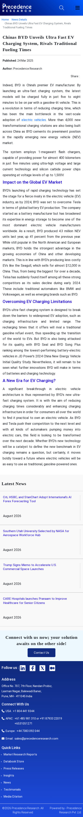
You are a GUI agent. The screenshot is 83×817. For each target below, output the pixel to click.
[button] (78, 8)
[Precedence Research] (17, 8)
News (7, 782)
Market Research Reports (20, 754)
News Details (19, 19)
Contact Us (41, 652)
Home (5, 19)
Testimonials (12, 789)
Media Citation (13, 796)
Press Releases (14, 768)
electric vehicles (34, 120)
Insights (9, 775)
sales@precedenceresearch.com (36, 738)
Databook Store (14, 761)
